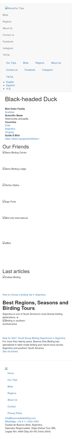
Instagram (8, 48)
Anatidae (9, 112)
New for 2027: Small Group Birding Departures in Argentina (34, 338)
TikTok (6, 54)
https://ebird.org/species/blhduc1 (22, 138)
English (10, 82)
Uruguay (9, 132)
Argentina (10, 128)
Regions (7, 21)
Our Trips (19, 8)
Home (11, 373)
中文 (8, 88)
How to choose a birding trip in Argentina (24, 294)
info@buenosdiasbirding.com (20, 418)
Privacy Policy (15, 413)
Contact (12, 406)
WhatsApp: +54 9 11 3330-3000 (22, 421)
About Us (7, 28)
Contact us (8, 34)
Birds (5, 14)
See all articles (10, 351)
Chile (7, 125)
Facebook (8, 41)
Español (10, 85)
